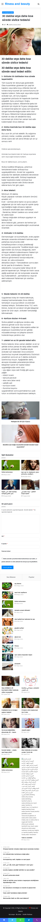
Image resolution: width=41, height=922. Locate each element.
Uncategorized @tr (8, 12)
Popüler (31, 577)
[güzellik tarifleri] (7, 631)
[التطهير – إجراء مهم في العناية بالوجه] (30, 485)
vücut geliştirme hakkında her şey (25, 619)
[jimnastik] (7, 666)
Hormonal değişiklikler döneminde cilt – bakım (9, 731)
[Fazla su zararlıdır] (30, 797)
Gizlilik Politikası (27, 914)
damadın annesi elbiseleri (22, 610)
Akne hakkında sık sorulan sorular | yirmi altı (29, 751)
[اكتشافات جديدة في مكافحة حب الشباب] (30, 681)
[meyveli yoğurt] (30, 723)
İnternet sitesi (6, 551)
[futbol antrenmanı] (11, 465)
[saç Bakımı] (7, 586)
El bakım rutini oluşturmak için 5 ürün (30, 711)
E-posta (5, 543)
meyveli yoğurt (26, 730)
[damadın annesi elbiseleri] (7, 613)
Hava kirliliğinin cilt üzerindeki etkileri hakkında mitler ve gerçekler (10, 690)
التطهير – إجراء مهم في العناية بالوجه (28, 492)
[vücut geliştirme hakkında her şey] (7, 622)
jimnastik (17, 663)
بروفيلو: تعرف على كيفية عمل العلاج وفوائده (9, 492)
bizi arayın (12, 914)
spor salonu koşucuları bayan (23, 655)
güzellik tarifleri (19, 628)
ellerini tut (18, 637)
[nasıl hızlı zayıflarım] (7, 595)
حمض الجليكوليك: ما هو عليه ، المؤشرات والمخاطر (30, 473)
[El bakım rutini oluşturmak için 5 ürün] (30, 703)
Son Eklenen (11, 577)
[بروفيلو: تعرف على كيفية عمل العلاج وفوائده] (11, 485)
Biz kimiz (19, 914)
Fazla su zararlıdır (27, 837)
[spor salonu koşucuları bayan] (7, 657)
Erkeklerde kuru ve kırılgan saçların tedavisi (9, 711)
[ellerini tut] (7, 639)
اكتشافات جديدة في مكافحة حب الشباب (30, 689)
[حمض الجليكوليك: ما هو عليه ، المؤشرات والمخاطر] (30, 465)
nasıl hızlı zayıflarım (21, 592)
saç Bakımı (18, 583)
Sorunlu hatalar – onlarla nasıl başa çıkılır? (9, 751)
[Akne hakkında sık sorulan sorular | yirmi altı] (30, 743)
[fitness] (7, 648)
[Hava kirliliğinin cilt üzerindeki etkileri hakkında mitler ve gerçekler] (10, 681)
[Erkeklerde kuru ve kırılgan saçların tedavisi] (10, 703)
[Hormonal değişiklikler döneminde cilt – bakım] (10, 723)
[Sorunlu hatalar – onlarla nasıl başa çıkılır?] (10, 743)
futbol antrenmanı (7, 472)
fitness (17, 646)
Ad (3, 536)
